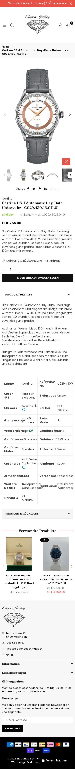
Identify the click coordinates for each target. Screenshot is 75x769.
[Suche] (12, 25)
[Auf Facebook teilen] (28, 189)
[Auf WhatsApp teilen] (51, 189)
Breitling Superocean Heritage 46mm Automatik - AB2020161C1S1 (56, 579)
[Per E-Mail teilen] (57, 189)
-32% (44, 540)
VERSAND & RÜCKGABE (22, 513)
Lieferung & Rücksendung (24, 261)
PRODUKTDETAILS (18, 294)
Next (70, 114)
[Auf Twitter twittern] (33, 189)
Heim (5, 47)
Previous (5, 114)
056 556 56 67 (15, 643)
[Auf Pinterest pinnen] (39, 189)
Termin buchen (56, 760)
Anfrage (55, 261)
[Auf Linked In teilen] (45, 189)
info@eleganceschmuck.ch (25, 649)
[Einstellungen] (60, 25)
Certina (7, 199)
